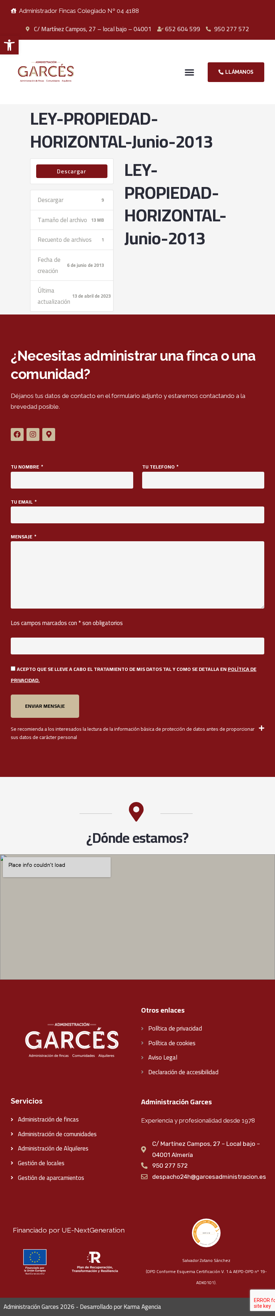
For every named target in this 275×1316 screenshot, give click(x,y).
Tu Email (22, 502)
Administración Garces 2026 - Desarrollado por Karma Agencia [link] (82, 1306)
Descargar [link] (71, 171)
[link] (9, 45)
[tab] (137, 733)
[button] (189, 72)
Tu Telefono (159, 466)
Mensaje (22, 536)
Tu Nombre (25, 466)
